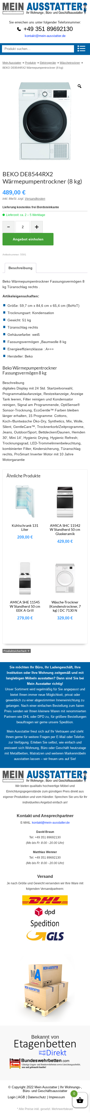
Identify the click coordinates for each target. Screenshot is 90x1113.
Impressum (57, 1097)
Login (12, 1097)
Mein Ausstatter (45, 1087)
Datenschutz (37, 1097)
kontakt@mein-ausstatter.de (45, 36)
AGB (21, 1097)
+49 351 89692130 (48, 28)
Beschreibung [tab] (20, 268)
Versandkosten (35, 198)
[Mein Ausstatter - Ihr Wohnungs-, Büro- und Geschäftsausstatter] (45, 13)
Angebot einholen (28, 239)
